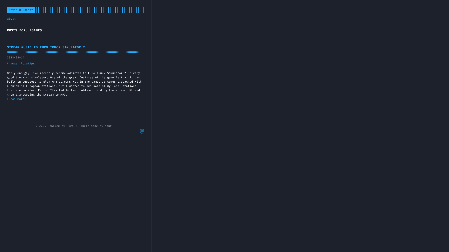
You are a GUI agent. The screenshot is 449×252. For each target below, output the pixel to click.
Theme (85, 126)
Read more (16, 99)
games (13, 63)
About (11, 18)
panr (108, 126)
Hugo (70, 126)
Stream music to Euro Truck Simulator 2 (46, 47)
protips (29, 63)
